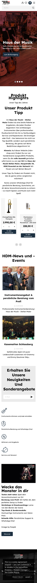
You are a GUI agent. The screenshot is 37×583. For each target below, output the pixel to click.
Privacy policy (17, 577)
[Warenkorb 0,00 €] (30, 3)
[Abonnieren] (32, 397)
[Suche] (33, 8)
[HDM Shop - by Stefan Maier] (10, 3)
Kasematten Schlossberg (18, 344)
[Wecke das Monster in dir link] (18, 501)
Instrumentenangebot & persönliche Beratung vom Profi (18, 298)
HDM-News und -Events (18, 258)
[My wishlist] (26, 3)
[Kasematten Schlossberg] (18, 327)
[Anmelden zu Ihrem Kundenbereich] (23, 3)
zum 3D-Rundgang (11, 54)
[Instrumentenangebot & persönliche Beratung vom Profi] (18, 278)
